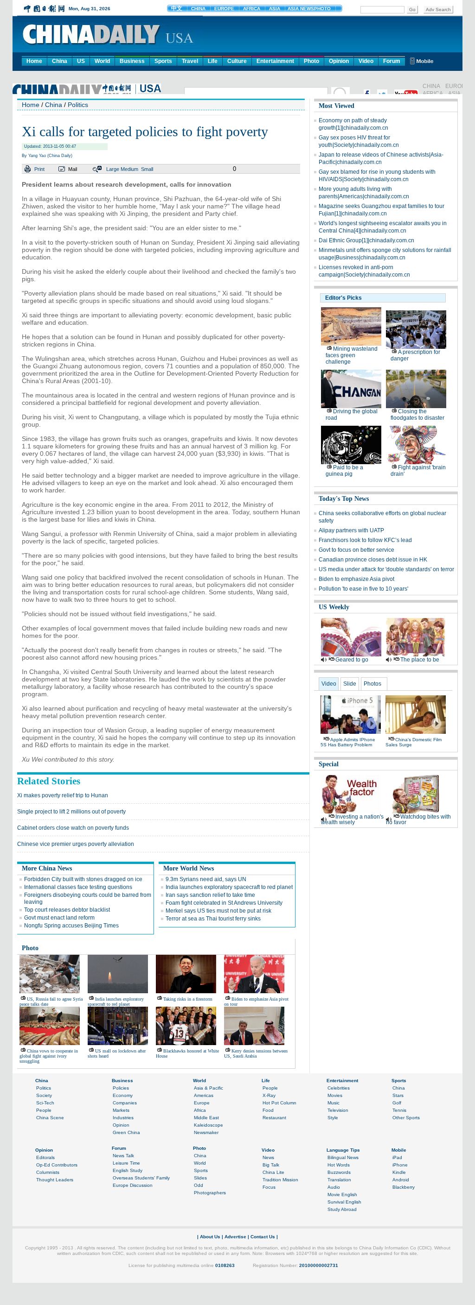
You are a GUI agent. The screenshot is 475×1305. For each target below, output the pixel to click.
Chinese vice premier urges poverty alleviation (75, 844)
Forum (391, 61)
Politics (78, 104)
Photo (311, 61)
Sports (163, 61)
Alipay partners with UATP (351, 530)
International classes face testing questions (78, 887)
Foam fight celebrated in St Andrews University (224, 903)
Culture (237, 61)
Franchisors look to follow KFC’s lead (365, 540)
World (102, 61)
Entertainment (275, 61)
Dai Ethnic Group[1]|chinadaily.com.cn (366, 240)
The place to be (419, 659)
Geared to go (351, 659)
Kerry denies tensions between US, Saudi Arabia (256, 1053)
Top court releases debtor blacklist (67, 910)
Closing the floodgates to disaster (417, 414)
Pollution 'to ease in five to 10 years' (363, 589)
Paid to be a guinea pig (344, 470)
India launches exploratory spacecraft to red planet (229, 887)
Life (213, 61)
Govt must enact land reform (59, 917)
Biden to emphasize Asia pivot (356, 579)
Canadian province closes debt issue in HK (373, 559)
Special (329, 764)
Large (112, 169)
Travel (190, 61)
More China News (47, 868)
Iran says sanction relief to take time (210, 895)
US (81, 61)
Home (34, 61)
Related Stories (48, 781)
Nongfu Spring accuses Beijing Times (71, 925)
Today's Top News (344, 498)
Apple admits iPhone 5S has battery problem (348, 742)
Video (366, 61)
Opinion (339, 61)
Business (132, 61)
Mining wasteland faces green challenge (352, 355)
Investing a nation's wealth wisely (352, 819)
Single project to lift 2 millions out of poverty (71, 811)
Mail (72, 169)
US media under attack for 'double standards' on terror (386, 569)
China (59, 61)
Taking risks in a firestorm (187, 999)
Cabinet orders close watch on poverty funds (73, 828)
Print (39, 169)
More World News (188, 868)
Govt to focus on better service (356, 550)
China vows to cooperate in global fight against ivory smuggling (48, 1056)
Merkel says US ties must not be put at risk (218, 911)
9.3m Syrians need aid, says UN (206, 879)
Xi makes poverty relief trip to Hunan (62, 795)
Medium (129, 169)
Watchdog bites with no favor (418, 819)
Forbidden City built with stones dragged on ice (83, 879)
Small (147, 169)
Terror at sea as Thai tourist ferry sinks (213, 918)
